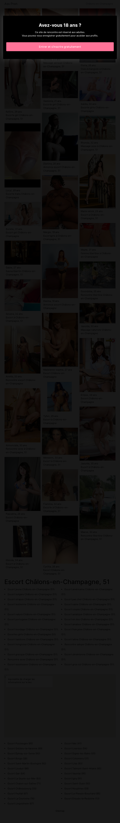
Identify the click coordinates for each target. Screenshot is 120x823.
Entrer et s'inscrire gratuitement (60, 46)
